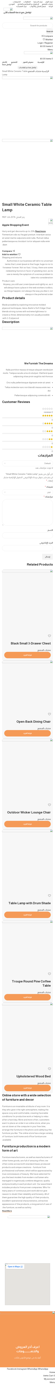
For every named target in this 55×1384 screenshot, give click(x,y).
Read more (40, 231)
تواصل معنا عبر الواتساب (27, 67)
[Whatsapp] (44, 1362)
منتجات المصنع (34, 71)
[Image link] (29, 1219)
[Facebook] (51, 1362)
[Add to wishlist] (49, 1068)
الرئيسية (45, 71)
